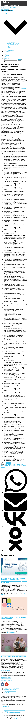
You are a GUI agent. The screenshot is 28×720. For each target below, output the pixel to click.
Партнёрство (7, 55)
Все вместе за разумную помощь (12, 465)
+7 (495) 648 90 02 (6, 678)
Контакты (6, 58)
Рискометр (6, 52)
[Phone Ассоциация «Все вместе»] (2, 1)
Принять (15, 718)
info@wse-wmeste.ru (6, 680)
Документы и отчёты (12, 48)
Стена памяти (10, 50)
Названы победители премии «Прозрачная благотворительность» (13, 618)
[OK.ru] (15, 550)
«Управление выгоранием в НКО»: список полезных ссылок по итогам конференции (13, 655)
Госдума (19, 465)
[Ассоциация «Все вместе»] (9, 7)
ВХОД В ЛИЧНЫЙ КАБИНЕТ (12, 5)
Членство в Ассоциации (13, 44)
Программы (7, 51)
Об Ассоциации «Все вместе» (12, 688)
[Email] (15, 510)
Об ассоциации (11, 42)
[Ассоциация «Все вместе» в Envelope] (1, 1)
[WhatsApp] (15, 492)
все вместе (19, 464)
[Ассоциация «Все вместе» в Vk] (4, 1)
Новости (6, 54)
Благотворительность (10, 464)
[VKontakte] (15, 526)
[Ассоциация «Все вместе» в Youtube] (5, 1)
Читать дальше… (11, 632)
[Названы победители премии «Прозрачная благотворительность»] (14, 614)
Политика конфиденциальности (12, 712)
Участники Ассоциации (13, 43)
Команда (9, 47)
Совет (8, 46)
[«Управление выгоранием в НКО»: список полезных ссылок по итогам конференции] (14, 651)
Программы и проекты (10, 691)
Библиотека (7, 57)
